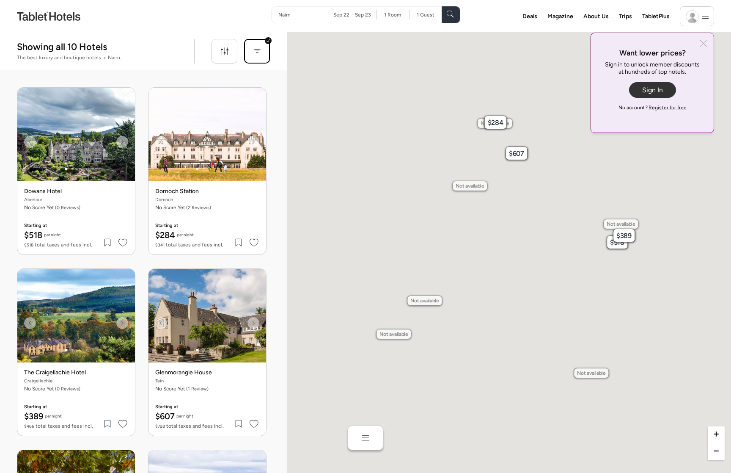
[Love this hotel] (123, 243)
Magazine (560, 16)
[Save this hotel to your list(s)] (108, 243)
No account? (652, 108)
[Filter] (224, 51)
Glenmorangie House (183, 372)
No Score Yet (183, 207)
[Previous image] (30, 142)
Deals (529, 16)
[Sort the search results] (257, 51)
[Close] (703, 44)
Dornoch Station (177, 191)
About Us (596, 16)
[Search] (451, 15)
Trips (625, 16)
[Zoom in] (716, 434)
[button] (617, 242)
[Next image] (122, 142)
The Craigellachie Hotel (55, 372)
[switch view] (365, 438)
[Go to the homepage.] (48, 15)
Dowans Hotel (43, 191)
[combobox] (303, 15)
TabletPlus (656, 16)
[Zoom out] (716, 451)
